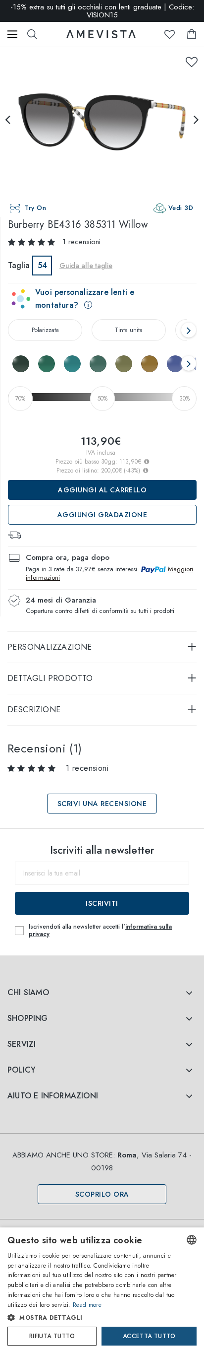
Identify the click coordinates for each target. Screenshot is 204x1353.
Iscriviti (102, 903)
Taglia (19, 265)
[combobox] (192, 1240)
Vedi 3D (181, 207)
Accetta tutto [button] (149, 1336)
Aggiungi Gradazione (102, 515)
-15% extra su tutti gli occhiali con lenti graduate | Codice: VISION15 (102, 11)
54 (42, 265)
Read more (87, 1304)
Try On (35, 207)
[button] (92, 1317)
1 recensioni (81, 241)
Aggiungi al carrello (102, 490)
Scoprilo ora (102, 1194)
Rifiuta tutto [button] (52, 1336)
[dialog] (102, 1290)
